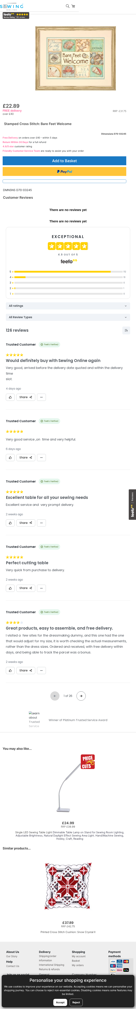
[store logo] (12, 7)
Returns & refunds (49, 969)
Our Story (11, 956)
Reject (76, 1002)
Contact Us (12, 966)
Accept (60, 1002)
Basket (76, 960)
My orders (78, 965)
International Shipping (51, 964)
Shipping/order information (47, 958)
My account (79, 956)
